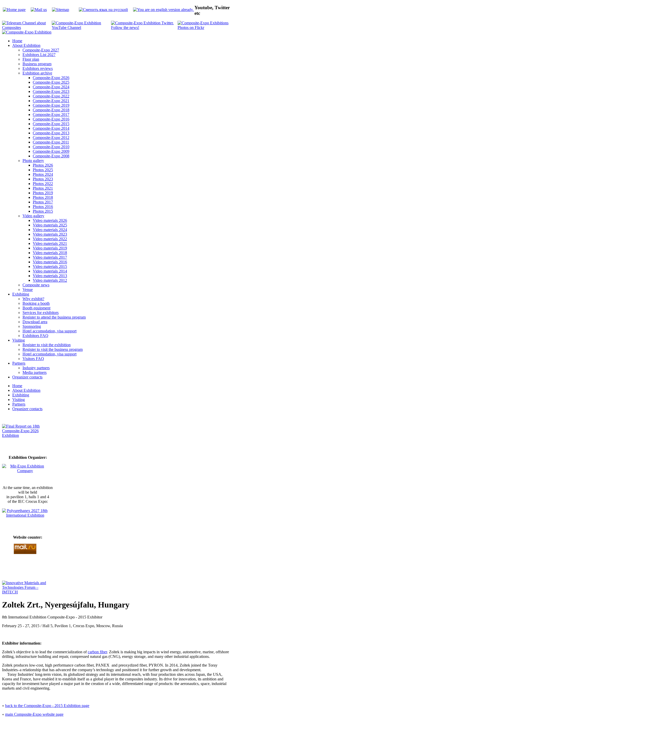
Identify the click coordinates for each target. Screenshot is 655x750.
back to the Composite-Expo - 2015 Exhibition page (47, 705)
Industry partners (36, 368)
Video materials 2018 (50, 253)
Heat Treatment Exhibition (329, 736)
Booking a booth (36, 303)
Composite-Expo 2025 (51, 82)
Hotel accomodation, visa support (50, 331)
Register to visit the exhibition (47, 345)
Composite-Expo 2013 (51, 133)
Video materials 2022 (50, 239)
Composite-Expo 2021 (51, 101)
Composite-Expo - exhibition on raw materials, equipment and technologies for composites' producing (290, 724)
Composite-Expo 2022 (51, 96)
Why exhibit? (33, 299)
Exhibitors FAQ (35, 335)
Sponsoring (32, 326)
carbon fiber (97, 652)
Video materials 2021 (50, 243)
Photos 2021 (43, 188)
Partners (18, 363)
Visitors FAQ (33, 358)
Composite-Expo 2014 (51, 128)
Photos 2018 (43, 197)
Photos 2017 (43, 202)
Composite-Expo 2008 (51, 156)
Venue (28, 289)
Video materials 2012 (50, 280)
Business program (37, 64)
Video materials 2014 (50, 271)
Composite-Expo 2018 (51, 110)
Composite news (36, 285)
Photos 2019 (43, 193)
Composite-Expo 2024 (51, 87)
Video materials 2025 (50, 225)
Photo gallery (33, 160)
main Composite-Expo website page (34, 714)
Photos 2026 (43, 165)
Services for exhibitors (41, 312)
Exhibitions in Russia (356, 736)
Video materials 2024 (50, 229)
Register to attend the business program (54, 317)
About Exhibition (26, 45)
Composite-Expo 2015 (51, 124)
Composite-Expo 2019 (51, 105)
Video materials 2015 (50, 266)
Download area (35, 322)
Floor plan (31, 59)
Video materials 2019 (50, 248)
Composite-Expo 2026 (51, 77)
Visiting (18, 340)
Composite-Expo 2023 (51, 91)
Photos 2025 (43, 170)
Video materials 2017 (50, 257)
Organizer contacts (27, 377)
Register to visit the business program (53, 349)
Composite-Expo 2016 (51, 119)
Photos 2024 (43, 174)
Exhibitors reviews (38, 68)
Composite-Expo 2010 (51, 147)
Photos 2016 (43, 206)
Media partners (35, 372)
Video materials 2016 (50, 262)
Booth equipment (36, 308)
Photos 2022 (43, 183)
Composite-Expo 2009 (51, 151)
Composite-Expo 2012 (51, 137)
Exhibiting (20, 294)
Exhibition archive (37, 73)
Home (17, 41)
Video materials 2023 (50, 234)
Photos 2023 (43, 179)
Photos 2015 (43, 211)
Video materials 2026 (50, 220)
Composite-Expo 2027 (41, 50)
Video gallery (33, 216)
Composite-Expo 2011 (51, 142)
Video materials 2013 (50, 276)
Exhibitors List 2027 (39, 54)
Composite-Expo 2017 (51, 114)
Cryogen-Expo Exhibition (300, 736)
